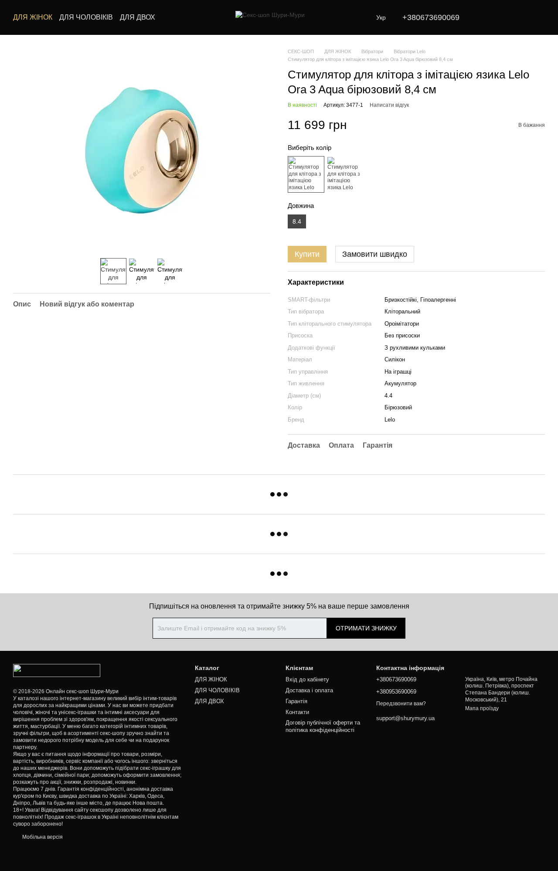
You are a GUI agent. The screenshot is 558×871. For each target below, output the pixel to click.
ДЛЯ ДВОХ (137, 17)
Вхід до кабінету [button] (307, 679)
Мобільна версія (42, 837)
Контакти (297, 712)
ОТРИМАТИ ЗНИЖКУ (366, 628)
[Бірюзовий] (306, 174)
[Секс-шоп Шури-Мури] (56, 670)
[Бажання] (493, 17)
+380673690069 (430, 17)
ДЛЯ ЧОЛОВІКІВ (86, 17)
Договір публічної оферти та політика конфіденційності (323, 726)
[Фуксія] (345, 174)
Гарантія (296, 701)
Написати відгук (389, 105)
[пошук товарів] (171, 17)
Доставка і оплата (309, 690)
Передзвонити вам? (401, 704)
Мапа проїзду (482, 708)
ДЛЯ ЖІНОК (32, 17)
